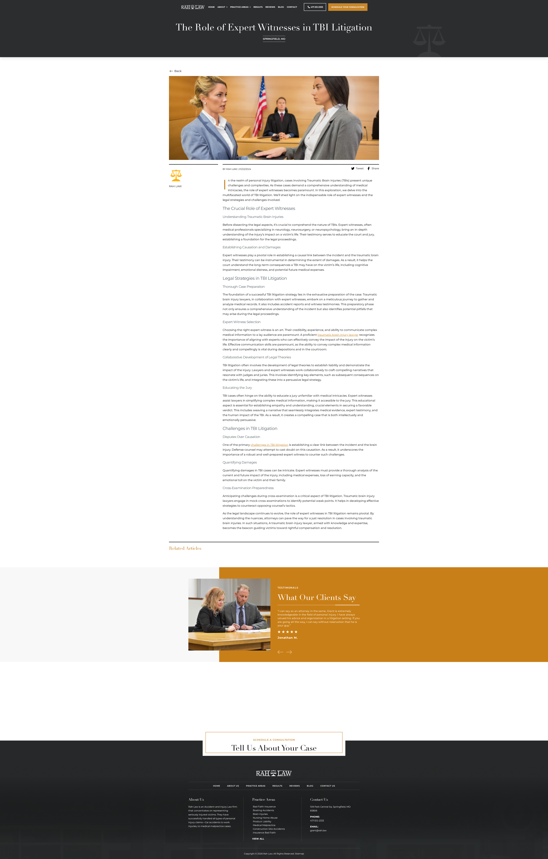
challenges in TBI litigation (269, 445)
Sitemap (299, 853)
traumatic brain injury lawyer (338, 334)
